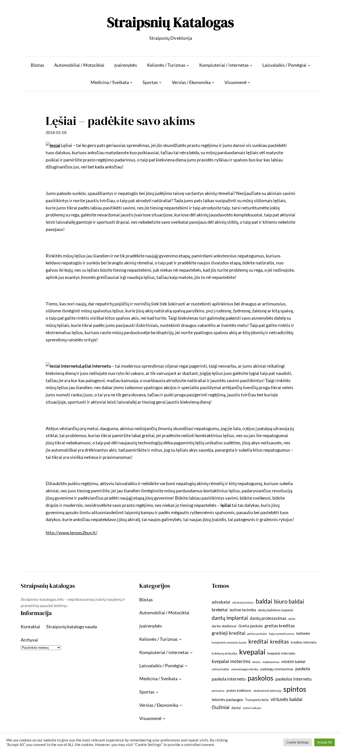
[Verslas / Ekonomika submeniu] (213, 82)
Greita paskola (250, 626)
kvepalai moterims (231, 661)
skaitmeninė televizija (267, 691)
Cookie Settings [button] (297, 742)
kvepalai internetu (281, 653)
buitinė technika (243, 610)
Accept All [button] (324, 742)
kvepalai (252, 651)
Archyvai (29, 640)
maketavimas (270, 662)
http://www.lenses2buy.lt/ (71, 532)
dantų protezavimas (268, 618)
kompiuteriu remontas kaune (229, 642)
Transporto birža (257, 700)
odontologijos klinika (244, 669)
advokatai (221, 602)
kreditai (258, 641)
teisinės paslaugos (227, 699)
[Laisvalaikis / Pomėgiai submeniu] (309, 65)
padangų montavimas (276, 669)
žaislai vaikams (252, 708)
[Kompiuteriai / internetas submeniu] (251, 65)
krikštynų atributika (224, 653)
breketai (220, 609)
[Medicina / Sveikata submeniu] (131, 82)
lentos (256, 662)
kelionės (303, 633)
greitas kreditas (280, 625)
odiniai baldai (220, 669)
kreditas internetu (304, 642)
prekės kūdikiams (238, 691)
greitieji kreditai (228, 633)
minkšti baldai (293, 661)
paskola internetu (229, 679)
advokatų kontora (243, 602)
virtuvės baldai (286, 699)
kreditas (279, 641)
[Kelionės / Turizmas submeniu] (187, 65)
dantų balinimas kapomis (275, 610)
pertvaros (218, 690)
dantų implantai (230, 618)
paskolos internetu (293, 679)
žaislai (236, 708)
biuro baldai (289, 601)
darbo (291, 618)
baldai (264, 601)
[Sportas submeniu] (160, 82)
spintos (294, 689)
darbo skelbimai (224, 626)
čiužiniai (220, 707)
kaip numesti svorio (281, 633)
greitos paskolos (257, 633)
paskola (302, 668)
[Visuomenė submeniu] (249, 82)
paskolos (260, 678)
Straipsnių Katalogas (170, 22)
